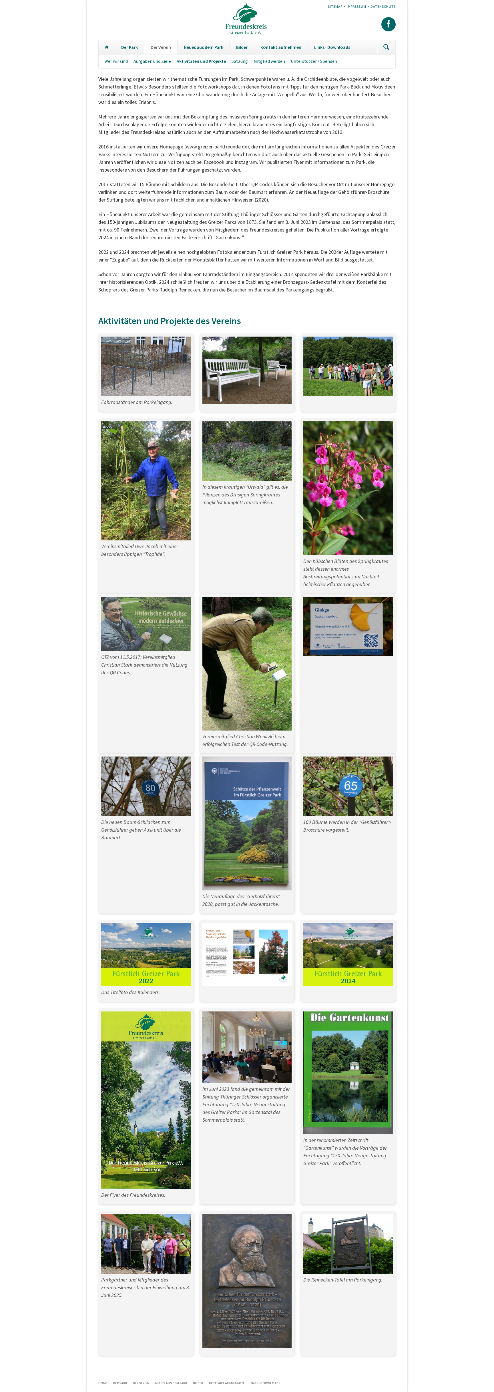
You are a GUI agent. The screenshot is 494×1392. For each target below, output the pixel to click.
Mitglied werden (269, 61)
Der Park (129, 47)
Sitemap (335, 6)
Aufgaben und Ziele (152, 61)
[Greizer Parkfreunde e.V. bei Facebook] (388, 24)
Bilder (242, 47)
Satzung (240, 61)
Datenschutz (383, 6)
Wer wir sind (116, 61)
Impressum (356, 6)
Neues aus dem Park (203, 47)
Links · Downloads (332, 47)
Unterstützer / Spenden (314, 61)
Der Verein (161, 47)
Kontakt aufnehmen (280, 47)
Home (107, 47)
